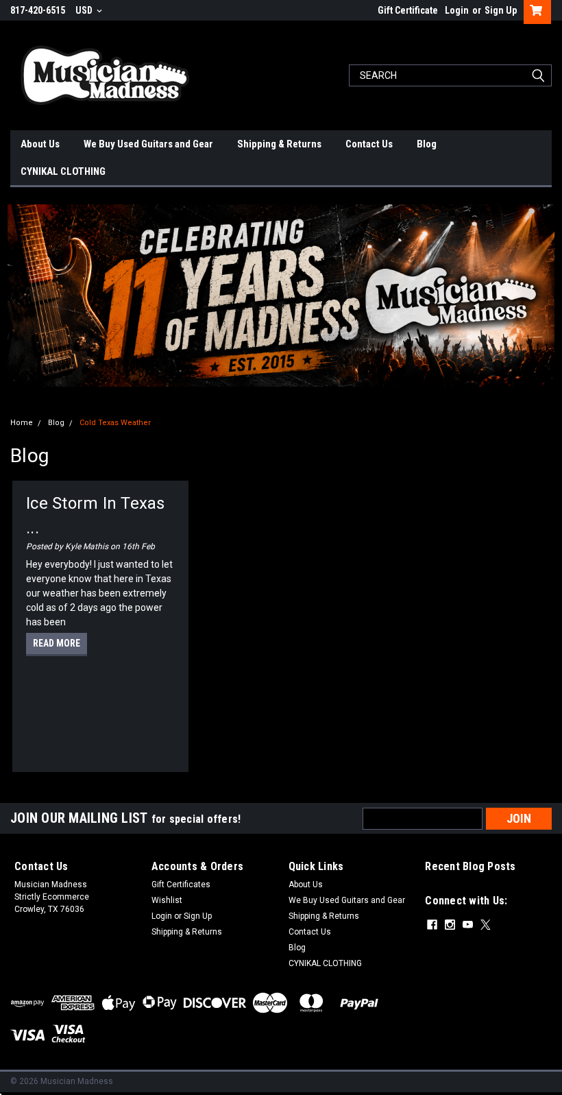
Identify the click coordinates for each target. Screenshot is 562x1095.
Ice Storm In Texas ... (95, 516)
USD (85, 10)
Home (21, 422)
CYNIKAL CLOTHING (63, 171)
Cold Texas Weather (115, 422)
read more (56, 643)
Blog (427, 144)
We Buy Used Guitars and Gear (148, 144)
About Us (40, 144)
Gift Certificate (408, 10)
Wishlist (166, 900)
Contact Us (369, 144)
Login (457, 10)
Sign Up (501, 10)
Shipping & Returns (279, 144)
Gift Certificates (180, 884)
